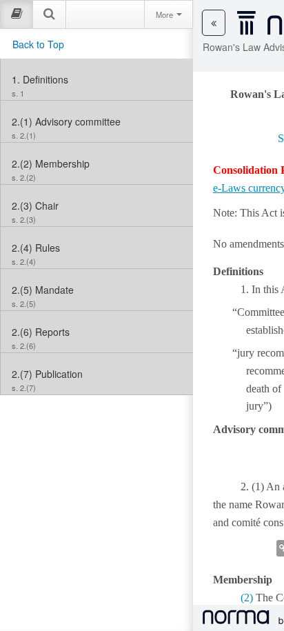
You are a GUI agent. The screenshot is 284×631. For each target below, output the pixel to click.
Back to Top (38, 44)
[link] (97, 79)
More (165, 14)
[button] (213, 23)
